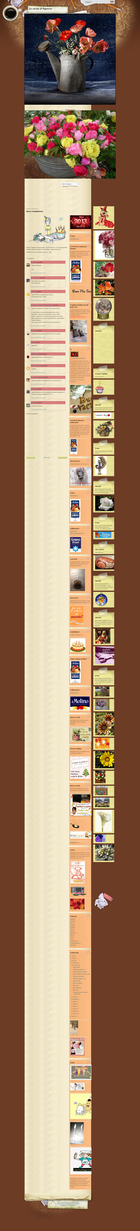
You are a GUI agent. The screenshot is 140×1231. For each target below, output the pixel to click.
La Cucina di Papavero (78, 358)
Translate (75, 186)
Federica (33, 330)
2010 (73, 1016)
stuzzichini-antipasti (74, 943)
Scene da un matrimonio (78, 976)
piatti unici (72, 933)
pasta (71, 931)
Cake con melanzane (77, 983)
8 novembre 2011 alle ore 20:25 (38, 337)
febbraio (75, 1011)
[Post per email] (50, 252)
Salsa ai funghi (76, 967)
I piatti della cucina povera (79, 969)
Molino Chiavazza (74, 693)
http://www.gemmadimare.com (77, 533)
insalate (72, 925)
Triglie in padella (76, 981)
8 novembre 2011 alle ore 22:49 (38, 384)
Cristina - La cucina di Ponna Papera (42, 305)
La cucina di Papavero (40, 8)
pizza (71, 935)
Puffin (33, 342)
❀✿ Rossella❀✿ (36, 354)
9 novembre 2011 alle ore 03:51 (38, 397)
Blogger (77, 1202)
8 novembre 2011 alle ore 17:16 (38, 273)
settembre (75, 999)
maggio (75, 1004)
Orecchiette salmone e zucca (79, 978)
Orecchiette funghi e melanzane (80, 971)
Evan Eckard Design (70, 1205)
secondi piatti (73, 941)
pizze (71, 937)
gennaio (75, 1013)
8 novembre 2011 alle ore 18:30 (38, 325)
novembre (75, 965)
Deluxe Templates (75, 1204)
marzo (74, 1008)
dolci (71, 923)
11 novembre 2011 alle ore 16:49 (38, 409)
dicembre (75, 962)
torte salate (72, 945)
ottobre (75, 996)
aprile (74, 1006)
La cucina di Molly (36, 377)
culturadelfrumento (74, 239)
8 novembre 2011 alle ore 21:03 (38, 349)
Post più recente (31, 458)
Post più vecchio (62, 458)
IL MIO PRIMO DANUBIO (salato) (81, 974)
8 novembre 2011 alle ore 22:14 (38, 372)
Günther (33, 403)
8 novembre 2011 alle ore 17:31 (38, 286)
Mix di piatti (76, 985)
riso (71, 939)
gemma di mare (73, 531)
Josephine (34, 262)
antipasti (72, 919)
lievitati (71, 927)
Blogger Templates (61, 1204)
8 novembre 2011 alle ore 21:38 (38, 360)
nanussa (33, 291)
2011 (73, 960)
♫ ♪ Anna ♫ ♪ (35, 278)
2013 (73, 956)
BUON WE (75, 990)
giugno (75, 1001)
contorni (72, 921)
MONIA (33, 389)
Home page (47, 457)
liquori (71, 929)
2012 (73, 958)
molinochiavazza (74, 495)
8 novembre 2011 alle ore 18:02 (38, 300)
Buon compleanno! (34, 211)
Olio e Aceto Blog (36, 366)
